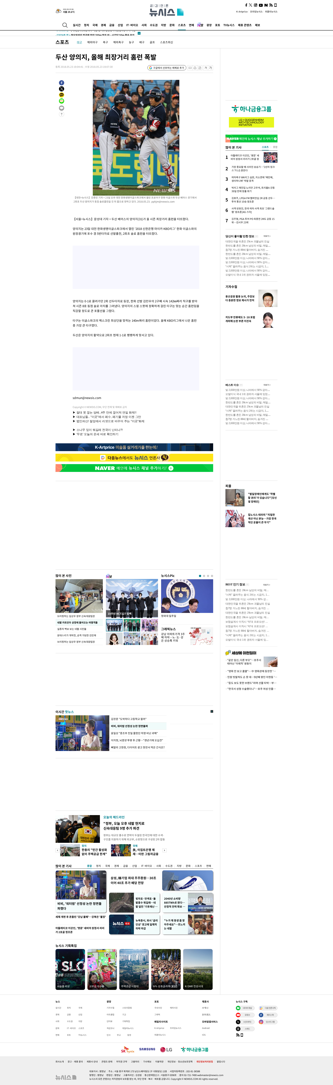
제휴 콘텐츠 (245, 25)
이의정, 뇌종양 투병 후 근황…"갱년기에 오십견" (137, 740)
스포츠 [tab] (265, 147)
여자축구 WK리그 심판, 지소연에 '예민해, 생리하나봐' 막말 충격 (96, 33)
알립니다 (221, 1061)
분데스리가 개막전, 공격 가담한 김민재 (76, 635)
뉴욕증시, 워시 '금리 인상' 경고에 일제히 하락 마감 (147, 924)
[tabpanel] (187, 601)
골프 (152, 42)
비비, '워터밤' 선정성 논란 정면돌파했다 (79, 906)
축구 (105, 42)
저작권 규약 (121, 1061)
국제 (95, 25)
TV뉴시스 (229, 25)
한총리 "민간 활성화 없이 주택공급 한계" (94, 851)
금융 (111, 25)
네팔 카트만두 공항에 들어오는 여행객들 (77, 622)
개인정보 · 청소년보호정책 (180, 1061)
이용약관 (159, 1061)
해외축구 (118, 42)
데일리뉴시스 (128, 1028)
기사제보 (147, 1061)
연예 (191, 25)
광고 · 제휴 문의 (75, 1061)
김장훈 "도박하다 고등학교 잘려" (129, 719)
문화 (172, 25)
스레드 (247, 1028)
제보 (257, 25)
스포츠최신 (166, 42)
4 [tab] (212, 576)
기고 (124, 1014)
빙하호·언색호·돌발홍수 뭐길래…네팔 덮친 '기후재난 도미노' (146, 903)
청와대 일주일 (168, 616)
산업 (120, 25)
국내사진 (158, 1007)
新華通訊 (206, 1014)
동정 (129, 1034)
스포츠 (182, 25)
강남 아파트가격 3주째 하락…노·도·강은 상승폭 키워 (173, 637)
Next (164, 850)
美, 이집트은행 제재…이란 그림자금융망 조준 (146, 853)
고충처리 (135, 1061)
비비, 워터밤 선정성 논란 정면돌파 (129, 726)
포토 (217, 25)
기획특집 (126, 1021)
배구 (141, 42)
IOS (204, 1034)
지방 (163, 25)
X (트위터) (247, 1021)
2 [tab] (204, 576)
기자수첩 (231, 286)
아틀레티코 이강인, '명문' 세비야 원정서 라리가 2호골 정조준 (80, 930)
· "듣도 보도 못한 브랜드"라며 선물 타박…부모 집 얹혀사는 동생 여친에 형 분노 (251, 683)
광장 (209, 25)
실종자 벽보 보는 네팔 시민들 (71, 629)
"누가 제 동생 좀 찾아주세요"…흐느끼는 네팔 (174, 924)
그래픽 (157, 1014)
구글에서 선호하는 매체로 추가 (168, 67)
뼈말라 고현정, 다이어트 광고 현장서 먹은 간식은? (138, 747)
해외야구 (92, 42)
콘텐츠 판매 (106, 1061)
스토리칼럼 (127, 1007)
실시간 (77, 25)
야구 (79, 42)
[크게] (210, 67)
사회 (144, 25)
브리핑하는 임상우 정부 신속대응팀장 (76, 616)
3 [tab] (208, 576)
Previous (57, 850)
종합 (89, 866)
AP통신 (205, 1007)
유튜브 (247, 1014)
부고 (119, 1034)
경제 (103, 25)
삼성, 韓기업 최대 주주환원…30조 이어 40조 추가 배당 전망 (133, 880)
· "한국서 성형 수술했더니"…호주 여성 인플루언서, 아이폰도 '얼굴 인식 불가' (251, 689)
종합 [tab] (275, 147)
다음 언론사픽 (270, 1007)
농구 (131, 42)
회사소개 (60, 1061)
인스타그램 (270, 1021)
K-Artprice (242, 11)
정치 (86, 25)
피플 (228, 486)
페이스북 (270, 1014)
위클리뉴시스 (271, 11)
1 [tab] (200, 576)
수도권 (154, 25)
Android (206, 1028)
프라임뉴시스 (256, 11)
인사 (108, 1034)
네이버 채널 (247, 1007)
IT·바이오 (132, 25)
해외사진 (174, 1007)
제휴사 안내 (92, 1061)
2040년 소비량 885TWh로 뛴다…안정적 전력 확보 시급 (174, 903)
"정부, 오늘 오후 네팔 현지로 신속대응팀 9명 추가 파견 (123, 826)
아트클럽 (110, 1014)
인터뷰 (109, 1021)
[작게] (205, 67)
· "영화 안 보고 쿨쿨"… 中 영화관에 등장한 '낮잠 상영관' (251, 671)
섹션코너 (110, 1028)
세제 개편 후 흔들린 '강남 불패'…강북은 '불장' (81, 917)
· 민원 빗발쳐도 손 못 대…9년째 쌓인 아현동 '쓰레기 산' (251, 677)
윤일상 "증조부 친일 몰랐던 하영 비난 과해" (135, 733)
